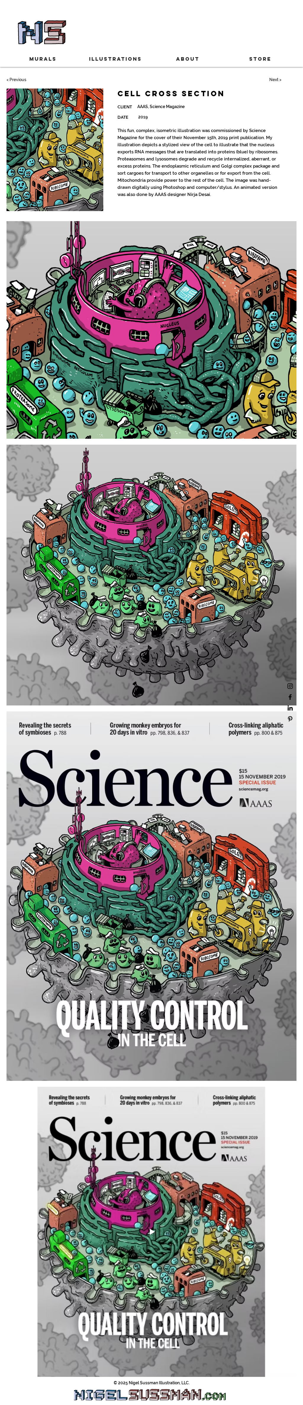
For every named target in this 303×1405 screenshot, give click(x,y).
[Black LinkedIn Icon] (290, 708)
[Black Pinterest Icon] (290, 719)
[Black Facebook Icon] (290, 697)
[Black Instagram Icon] (290, 686)
